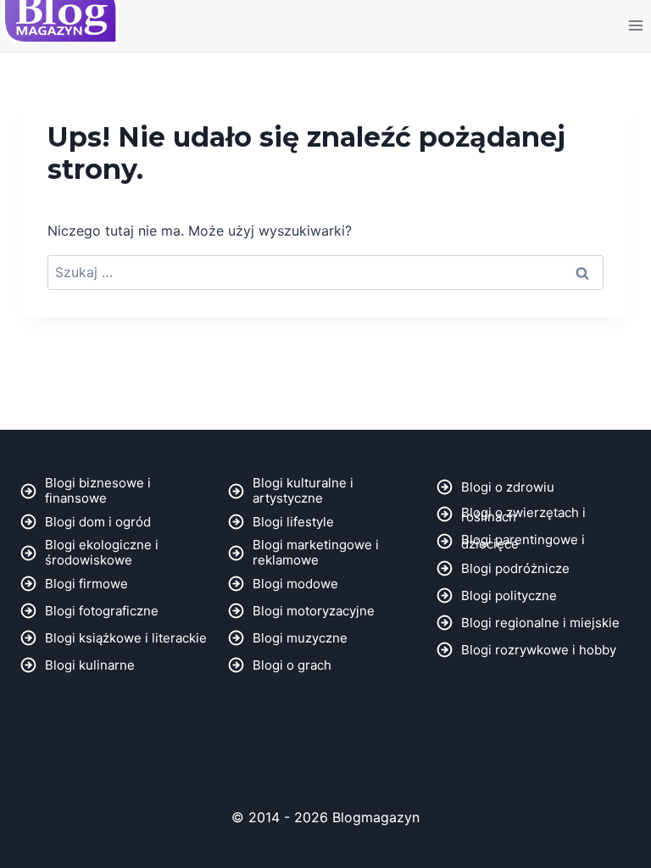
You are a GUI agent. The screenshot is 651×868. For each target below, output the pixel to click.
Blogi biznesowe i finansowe (98, 490)
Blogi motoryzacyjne (314, 611)
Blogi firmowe (86, 584)
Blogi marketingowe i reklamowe (316, 552)
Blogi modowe (295, 584)
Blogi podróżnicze (515, 568)
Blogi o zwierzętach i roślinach (523, 514)
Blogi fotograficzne (102, 611)
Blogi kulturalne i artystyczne (303, 490)
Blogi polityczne (509, 595)
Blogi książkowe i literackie (126, 638)
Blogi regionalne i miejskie (540, 623)
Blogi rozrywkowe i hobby (538, 650)
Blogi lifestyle (293, 522)
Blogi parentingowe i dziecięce (523, 541)
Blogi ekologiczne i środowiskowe (102, 552)
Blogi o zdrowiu (507, 487)
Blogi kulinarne (90, 665)
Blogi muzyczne (300, 638)
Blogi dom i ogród (98, 522)
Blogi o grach (292, 665)
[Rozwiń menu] (635, 25)
